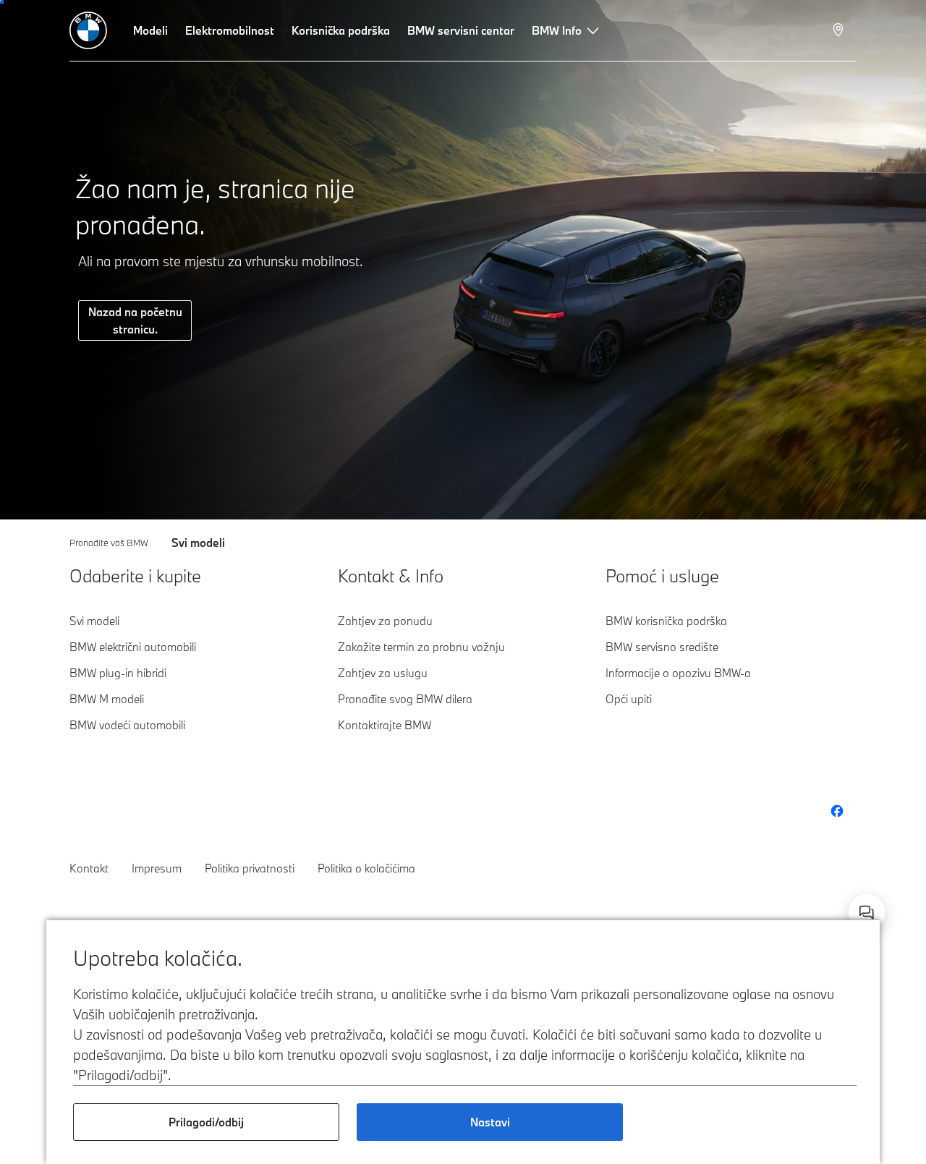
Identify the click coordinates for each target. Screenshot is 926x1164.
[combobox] (866, 912)
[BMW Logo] (88, 30)
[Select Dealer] (840, 30)
